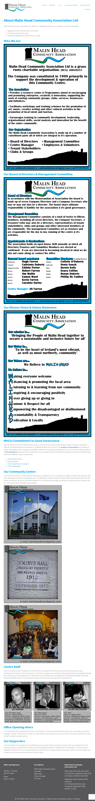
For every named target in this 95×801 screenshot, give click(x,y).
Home (44, 5)
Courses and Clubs (71, 5)
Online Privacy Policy (14, 459)
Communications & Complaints (18, 464)
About (60, 5)
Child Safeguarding (13, 466)
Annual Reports (12, 452)
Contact (87, 9)
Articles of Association (69, 447)
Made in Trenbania (74, 799)
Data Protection (12, 461)
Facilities (52, 5)
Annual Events (85, 5)
